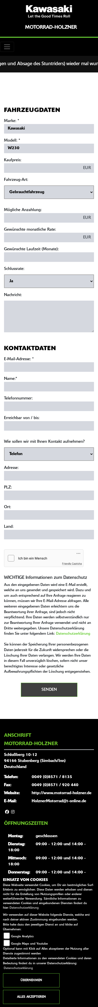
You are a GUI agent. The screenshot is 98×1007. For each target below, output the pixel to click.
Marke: (10, 121)
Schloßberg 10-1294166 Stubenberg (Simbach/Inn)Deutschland (35, 761)
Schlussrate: (14, 269)
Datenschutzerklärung (73, 634)
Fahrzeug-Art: (16, 180)
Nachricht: (13, 295)
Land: (9, 527)
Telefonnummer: (18, 398)
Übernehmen (31, 980)
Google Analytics (22, 936)
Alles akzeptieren (31, 996)
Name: (10, 379)
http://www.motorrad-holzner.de (61, 793)
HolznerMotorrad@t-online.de (59, 801)
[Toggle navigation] (7, 47)
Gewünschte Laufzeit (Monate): (31, 249)
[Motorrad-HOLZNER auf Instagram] (13, 812)
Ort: (7, 507)
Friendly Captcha (72, 563)
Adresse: (11, 468)
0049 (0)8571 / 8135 (52, 777)
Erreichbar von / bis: (21, 418)
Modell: (10, 141)
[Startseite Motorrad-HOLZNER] (49, 11)
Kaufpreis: (12, 160)
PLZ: (8, 488)
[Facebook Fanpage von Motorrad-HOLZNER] (7, 812)
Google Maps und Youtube (29, 943)
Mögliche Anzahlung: (23, 210)
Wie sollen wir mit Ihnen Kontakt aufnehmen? (44, 442)
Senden (49, 690)
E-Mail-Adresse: (19, 359)
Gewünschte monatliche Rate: (30, 230)
